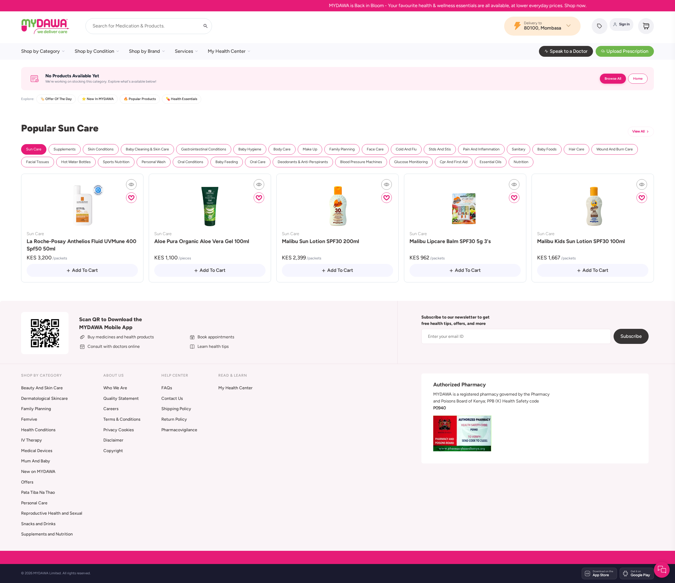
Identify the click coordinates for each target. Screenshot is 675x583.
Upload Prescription (627, 51)
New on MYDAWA (38, 471)
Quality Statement (121, 398)
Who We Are (115, 387)
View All (638, 131)
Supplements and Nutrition (47, 534)
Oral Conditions (190, 162)
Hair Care (576, 149)
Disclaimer (113, 440)
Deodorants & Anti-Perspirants (303, 162)
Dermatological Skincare (44, 398)
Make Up (310, 149)
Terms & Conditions (121, 419)
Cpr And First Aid (453, 162)
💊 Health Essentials (181, 99)
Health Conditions (38, 429)
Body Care (282, 149)
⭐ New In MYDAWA (98, 99)
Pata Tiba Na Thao (38, 492)
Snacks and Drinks (38, 523)
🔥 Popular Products (140, 99)
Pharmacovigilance (179, 429)
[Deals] (600, 26)
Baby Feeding (226, 162)
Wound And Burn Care (614, 149)
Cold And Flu (406, 149)
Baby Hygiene (249, 149)
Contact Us (172, 398)
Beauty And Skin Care (42, 387)
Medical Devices (36, 450)
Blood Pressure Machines (361, 162)
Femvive (29, 419)
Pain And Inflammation (481, 149)
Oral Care (258, 162)
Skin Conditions (101, 149)
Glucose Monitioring (411, 162)
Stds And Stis (440, 149)
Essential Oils (491, 162)
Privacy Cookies (118, 429)
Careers (110, 408)
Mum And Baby (35, 460)
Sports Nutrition (116, 162)
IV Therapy (31, 440)
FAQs (166, 387)
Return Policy (174, 419)
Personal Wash (154, 162)
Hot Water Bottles (76, 162)
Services (184, 51)
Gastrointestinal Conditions (203, 149)
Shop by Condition (94, 51)
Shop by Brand (144, 51)
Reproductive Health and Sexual (51, 513)
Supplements (65, 149)
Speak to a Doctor (568, 51)
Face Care (375, 149)
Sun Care (33, 149)
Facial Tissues (37, 162)
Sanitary (518, 149)
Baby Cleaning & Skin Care (147, 149)
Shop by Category (40, 51)
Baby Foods (547, 149)
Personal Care (34, 502)
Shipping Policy (176, 408)
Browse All (613, 78)
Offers (27, 482)
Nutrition (521, 162)
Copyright (113, 450)
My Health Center (226, 51)
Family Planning (342, 149)
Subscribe (631, 336)
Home (638, 78)
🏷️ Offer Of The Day (56, 99)
